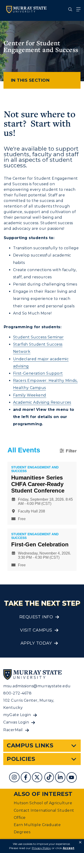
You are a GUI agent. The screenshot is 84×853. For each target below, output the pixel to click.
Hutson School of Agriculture (43, 803)
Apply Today (36, 643)
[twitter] (37, 778)
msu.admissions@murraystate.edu (36, 686)
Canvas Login (16, 722)
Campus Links (30, 745)
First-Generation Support (38, 373)
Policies (21, 759)
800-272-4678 (17, 693)
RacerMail (13, 730)
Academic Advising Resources (42, 402)
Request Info (36, 616)
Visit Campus (36, 630)
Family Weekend (29, 395)
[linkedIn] (60, 778)
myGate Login (17, 715)
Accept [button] (68, 848)
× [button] (80, 842)
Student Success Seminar (38, 337)
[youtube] (72, 778)
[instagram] (15, 778)
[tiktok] (49, 778)
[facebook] (26, 778)
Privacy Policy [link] (41, 848)
